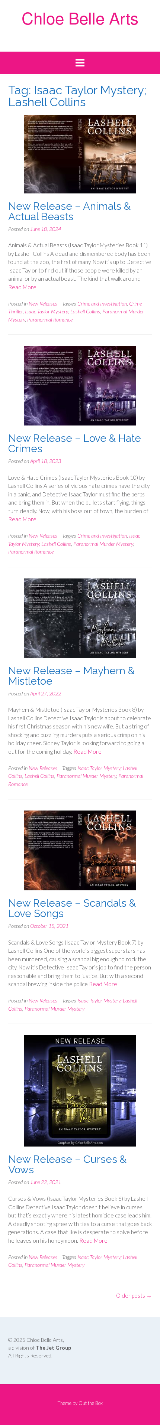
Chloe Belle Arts (80, 17)
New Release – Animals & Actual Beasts (69, 211)
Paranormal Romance (50, 319)
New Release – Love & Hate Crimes (74, 443)
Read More (22, 287)
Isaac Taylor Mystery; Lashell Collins (62, 311)
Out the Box (91, 1403)
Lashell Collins (39, 776)
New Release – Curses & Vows (67, 1164)
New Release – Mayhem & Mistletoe (71, 676)
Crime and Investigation (102, 303)
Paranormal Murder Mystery (103, 544)
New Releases (43, 303)
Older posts (134, 1295)
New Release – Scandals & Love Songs (72, 908)
